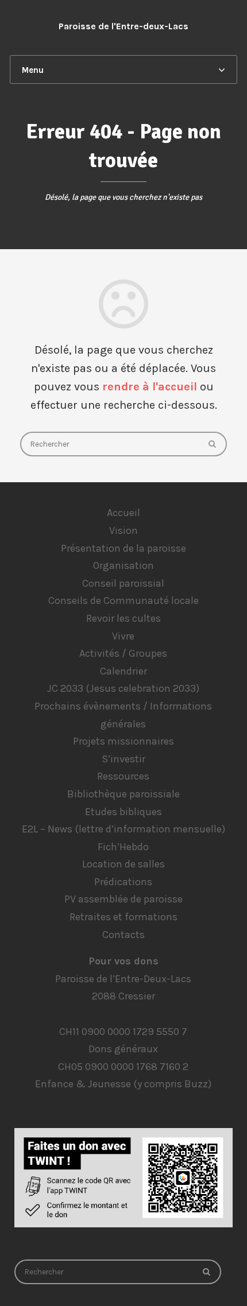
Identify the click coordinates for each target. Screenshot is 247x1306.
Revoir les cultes (123, 618)
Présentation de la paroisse (123, 548)
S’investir (123, 759)
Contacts (123, 934)
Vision (123, 530)
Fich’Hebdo (123, 846)
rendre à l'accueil (149, 386)
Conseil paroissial (123, 583)
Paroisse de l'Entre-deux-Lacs (123, 26)
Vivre (123, 636)
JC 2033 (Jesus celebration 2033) (123, 688)
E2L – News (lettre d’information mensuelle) (123, 829)
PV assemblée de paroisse (123, 899)
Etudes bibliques (123, 811)
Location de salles (123, 864)
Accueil (123, 512)
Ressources (123, 776)
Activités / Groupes (123, 653)
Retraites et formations (123, 916)
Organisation (123, 565)
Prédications (123, 881)
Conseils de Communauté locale (123, 600)
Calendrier (123, 671)
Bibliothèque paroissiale (123, 794)
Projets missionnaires (123, 741)
